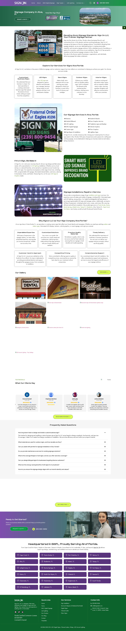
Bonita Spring (67, 207)
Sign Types (60, 3)
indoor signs (36, 226)
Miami (108, 205)
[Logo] (21, 2)
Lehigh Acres (76, 207)
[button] (90, 3)
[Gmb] (23, 612)
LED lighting (35, 166)
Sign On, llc (96, 547)
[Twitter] (19, 612)
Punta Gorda (101, 205)
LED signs (43, 80)
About (39, 3)
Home (33, 3)
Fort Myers (67, 209)
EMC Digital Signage (49, 3)
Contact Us (79, 3)
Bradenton (89, 207)
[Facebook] (16, 612)
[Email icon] (94, 3)
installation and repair (95, 195)
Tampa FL (83, 207)
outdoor (106, 224)
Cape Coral (106, 207)
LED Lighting (70, 3)
